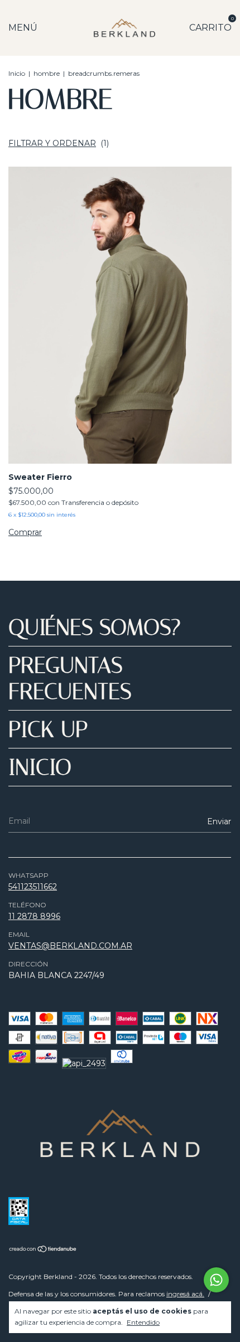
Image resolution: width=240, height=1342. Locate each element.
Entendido (143, 1322)
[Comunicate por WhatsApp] (216, 1279)
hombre (46, 73)
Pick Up (48, 729)
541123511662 (32, 887)
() (58, 143)
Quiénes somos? (94, 627)
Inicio (16, 73)
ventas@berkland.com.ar (70, 946)
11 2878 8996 (34, 916)
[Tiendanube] (43, 1250)
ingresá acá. (185, 1294)
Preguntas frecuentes (69, 678)
